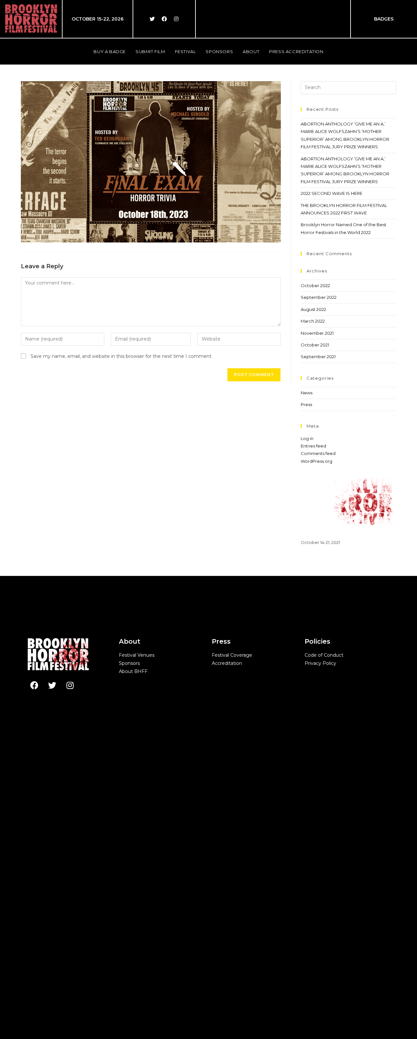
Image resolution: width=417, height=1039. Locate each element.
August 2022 (313, 309)
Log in (307, 438)
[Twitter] (152, 19)
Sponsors (129, 663)
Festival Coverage (232, 655)
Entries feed (313, 445)
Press (306, 404)
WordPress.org (316, 461)
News (306, 392)
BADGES (384, 19)
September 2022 (319, 297)
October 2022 (315, 285)
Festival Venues (136, 655)
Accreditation (227, 663)
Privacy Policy (320, 663)
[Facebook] (164, 19)
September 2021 (318, 356)
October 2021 (315, 344)
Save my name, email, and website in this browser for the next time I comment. (121, 356)
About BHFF (133, 671)
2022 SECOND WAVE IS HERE (331, 193)
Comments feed (318, 453)
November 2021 (317, 333)
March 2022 (313, 321)
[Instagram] (176, 19)
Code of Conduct (324, 655)
